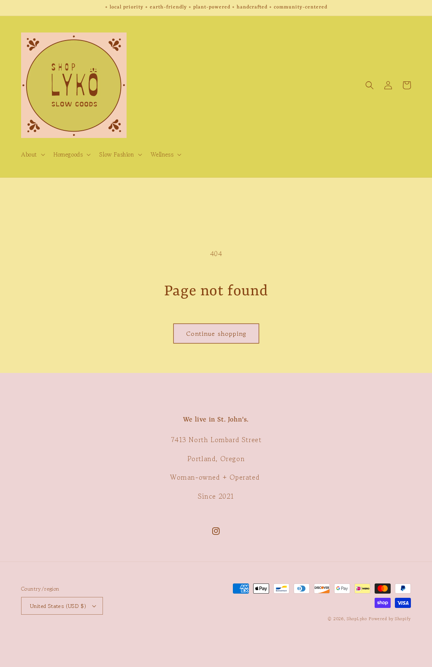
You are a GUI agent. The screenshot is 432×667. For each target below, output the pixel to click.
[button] (32, 154)
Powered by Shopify (390, 619)
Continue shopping (216, 333)
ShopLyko (357, 619)
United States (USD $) (58, 606)
